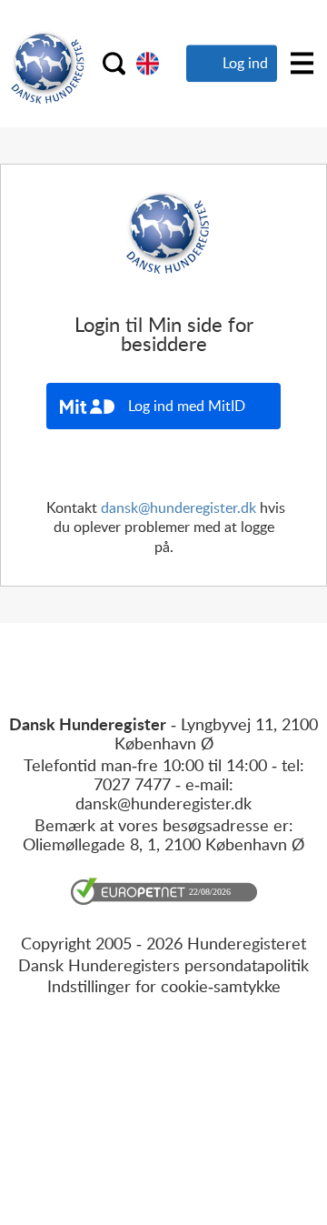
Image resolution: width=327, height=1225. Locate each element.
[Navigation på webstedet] (302, 63)
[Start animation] (114, 63)
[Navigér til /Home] (147, 63)
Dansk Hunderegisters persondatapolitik (163, 965)
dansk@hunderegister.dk (178, 507)
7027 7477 (132, 784)
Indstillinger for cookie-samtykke (164, 986)
